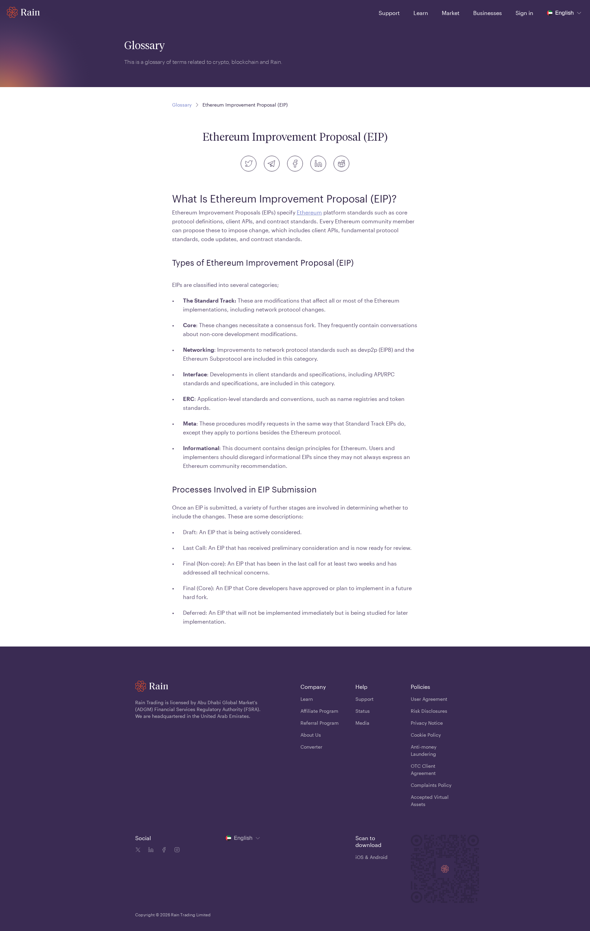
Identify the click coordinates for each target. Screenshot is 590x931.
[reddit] (341, 163)
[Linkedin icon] (149, 850)
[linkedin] (318, 163)
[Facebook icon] (162, 850)
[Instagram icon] (175, 850)
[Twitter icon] (138, 850)
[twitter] (248, 163)
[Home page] (23, 12)
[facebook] (295, 163)
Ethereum (309, 212)
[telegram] (272, 163)
